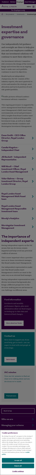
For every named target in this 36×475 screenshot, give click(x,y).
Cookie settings (18, 471)
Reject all (18, 466)
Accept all (18, 460)
